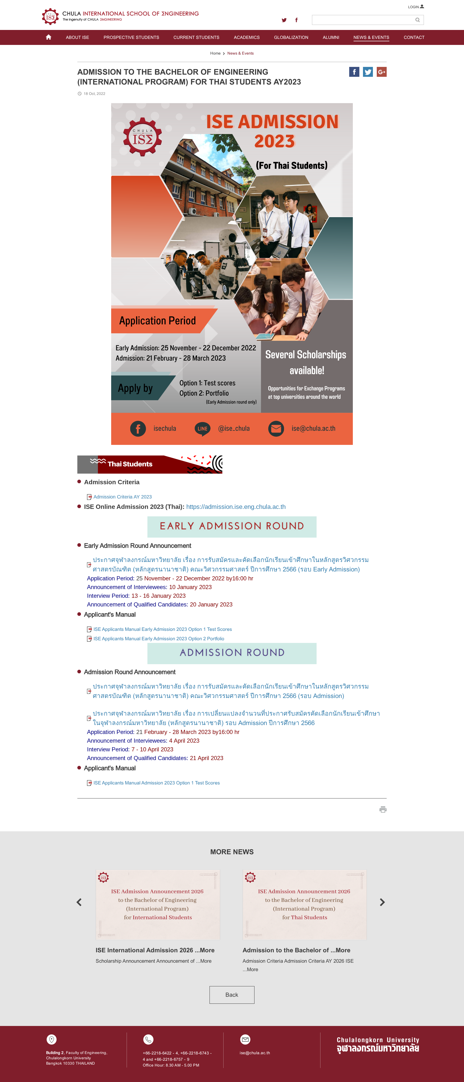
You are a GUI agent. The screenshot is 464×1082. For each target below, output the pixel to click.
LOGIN (414, 7)
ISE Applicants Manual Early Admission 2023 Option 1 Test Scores (163, 629)
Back (231, 995)
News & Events (240, 53)
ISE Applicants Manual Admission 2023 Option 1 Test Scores (157, 782)
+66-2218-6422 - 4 (160, 1053)
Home (215, 53)
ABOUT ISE (77, 37)
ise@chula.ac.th (255, 1053)
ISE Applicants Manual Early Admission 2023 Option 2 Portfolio (159, 638)
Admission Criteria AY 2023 (123, 496)
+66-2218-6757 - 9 (171, 1059)
